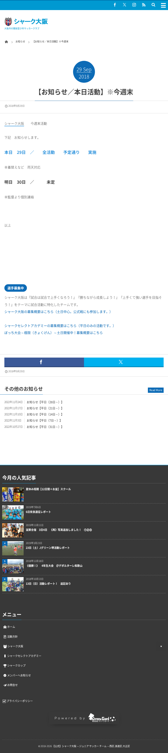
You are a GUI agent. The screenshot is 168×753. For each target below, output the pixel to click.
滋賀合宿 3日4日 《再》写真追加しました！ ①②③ (59, 530)
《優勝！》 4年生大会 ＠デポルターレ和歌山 (54, 566)
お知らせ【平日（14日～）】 (45, 414)
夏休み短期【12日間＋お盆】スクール (48, 489)
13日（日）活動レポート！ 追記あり (48, 584)
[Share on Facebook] (115, 4)
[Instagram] (134, 4)
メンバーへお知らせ (19, 675)
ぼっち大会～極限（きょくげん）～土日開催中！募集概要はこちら (53, 332)
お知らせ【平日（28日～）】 (45, 402)
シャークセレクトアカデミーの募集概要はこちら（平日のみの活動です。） (60, 325)
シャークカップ (16, 665)
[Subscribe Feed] (143, 4)
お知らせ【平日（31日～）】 (45, 427)
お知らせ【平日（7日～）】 (44, 420)
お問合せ (12, 685)
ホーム (11, 627)
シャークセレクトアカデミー (24, 656)
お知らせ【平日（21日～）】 (45, 408)
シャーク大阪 (15, 646)
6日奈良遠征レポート (38, 512)
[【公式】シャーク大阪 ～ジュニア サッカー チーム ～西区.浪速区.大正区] (26, 25)
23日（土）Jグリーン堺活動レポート (48, 548)
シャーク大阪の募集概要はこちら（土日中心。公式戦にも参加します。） (58, 311)
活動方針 (12, 637)
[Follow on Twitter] (124, 4)
